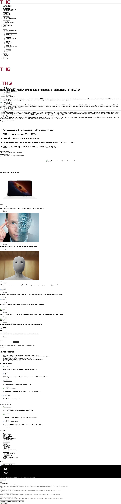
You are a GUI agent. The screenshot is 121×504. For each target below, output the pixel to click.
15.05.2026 (7, 420)
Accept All (3, 480)
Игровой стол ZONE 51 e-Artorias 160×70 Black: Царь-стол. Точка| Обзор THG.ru (22, 425)
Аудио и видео (7, 5)
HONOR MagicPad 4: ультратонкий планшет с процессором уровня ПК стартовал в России (22, 208)
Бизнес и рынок (7, 6)
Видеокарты (6, 8)
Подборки (6, 54)
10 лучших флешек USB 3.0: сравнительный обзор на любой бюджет (21, 355)
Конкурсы (5, 12)
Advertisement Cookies (6, 497)
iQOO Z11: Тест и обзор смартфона (12, 361)
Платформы (6, 17)
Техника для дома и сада (11, 46)
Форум (5, 57)
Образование (6, 14)
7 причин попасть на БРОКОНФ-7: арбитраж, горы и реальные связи (20, 417)
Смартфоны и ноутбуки (9, 22)
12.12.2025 (4, 307)
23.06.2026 (7, 401)
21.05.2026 (7, 413)
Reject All (3, 501)
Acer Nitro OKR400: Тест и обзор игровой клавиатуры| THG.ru (18, 410)
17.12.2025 (4, 249)
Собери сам (6, 24)
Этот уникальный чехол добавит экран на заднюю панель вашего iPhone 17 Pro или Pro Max (22, 304)
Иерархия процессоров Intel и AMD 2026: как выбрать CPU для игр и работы (23, 359)
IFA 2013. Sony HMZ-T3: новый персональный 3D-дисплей (12, 155)
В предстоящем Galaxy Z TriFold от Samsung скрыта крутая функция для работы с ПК (21, 324)
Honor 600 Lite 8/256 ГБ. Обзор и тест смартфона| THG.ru (17, 358)
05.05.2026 (7, 427)
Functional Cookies (5, 489)
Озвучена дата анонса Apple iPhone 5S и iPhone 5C (11, 152)
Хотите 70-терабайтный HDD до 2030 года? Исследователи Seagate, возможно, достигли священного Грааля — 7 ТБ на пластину (31, 314)
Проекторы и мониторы (9, 18)
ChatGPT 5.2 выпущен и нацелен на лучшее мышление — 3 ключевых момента (19, 334)
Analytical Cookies (5, 493)
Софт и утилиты (7, 25)
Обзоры (5, 29)
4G (3, 433)
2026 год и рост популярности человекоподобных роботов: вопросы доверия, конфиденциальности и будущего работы (30, 285)
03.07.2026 (7, 394)
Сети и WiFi (6, 21)
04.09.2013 (4, 93)
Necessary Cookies (5, 485)
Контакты (5, 58)
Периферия (6, 16)
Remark (11, 489)
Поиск (1, 340)
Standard (12, 485)
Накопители (6, 13)
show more (4, 483)
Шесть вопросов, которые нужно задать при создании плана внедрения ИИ (18, 246)
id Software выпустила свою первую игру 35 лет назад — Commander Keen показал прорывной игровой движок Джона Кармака (31, 294)
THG (3, 210)
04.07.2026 (5, 211)
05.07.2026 (7, 372)
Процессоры (6, 20)
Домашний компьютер (9, 9)
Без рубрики (6, 435)
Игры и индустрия (8, 10)
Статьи (5, 53)
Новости (5, 55)
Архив (1, 464)
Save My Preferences (12, 501)
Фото (4, 26)
